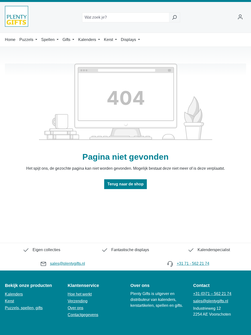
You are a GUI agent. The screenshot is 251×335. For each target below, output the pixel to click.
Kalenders (87, 40)
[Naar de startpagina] (16, 16)
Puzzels (26, 40)
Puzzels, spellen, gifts (24, 308)
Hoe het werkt (80, 294)
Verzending (78, 301)
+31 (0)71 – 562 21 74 (212, 294)
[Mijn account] (240, 17)
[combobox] (125, 17)
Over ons (75, 308)
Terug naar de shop (125, 184)
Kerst (109, 40)
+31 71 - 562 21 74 (193, 263)
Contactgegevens (83, 315)
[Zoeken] (174, 17)
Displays (129, 40)
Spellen (48, 40)
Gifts (67, 40)
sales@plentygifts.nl (67, 263)
